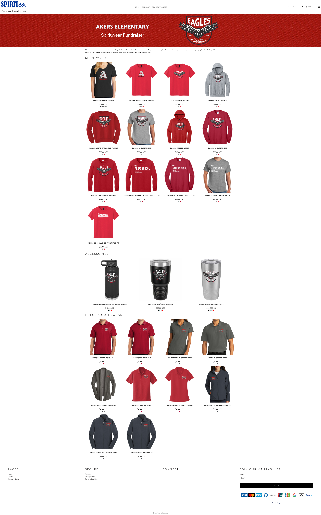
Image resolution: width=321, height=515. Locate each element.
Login (288, 7)
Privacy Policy (90, 477)
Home (10, 474)
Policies (88, 474)
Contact (10, 477)
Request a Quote (13, 479)
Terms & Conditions (91, 479)
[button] (302, 7)
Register (295, 7)
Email (242, 474)
